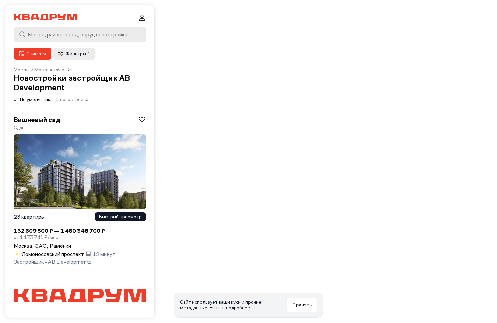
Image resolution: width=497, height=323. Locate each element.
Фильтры (77, 53)
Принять (302, 304)
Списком (36, 53)
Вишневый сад (37, 119)
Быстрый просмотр (120, 216)
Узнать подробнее (230, 307)
